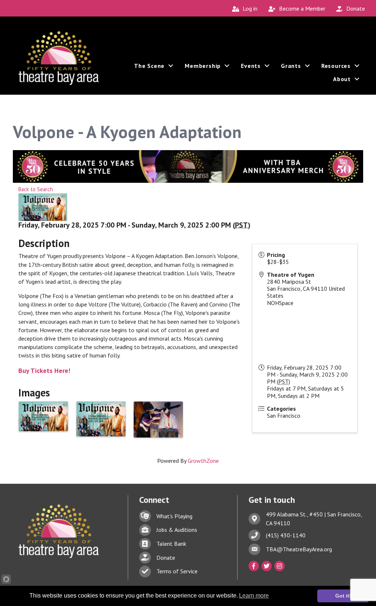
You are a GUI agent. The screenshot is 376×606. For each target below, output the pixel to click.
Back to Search (35, 189)
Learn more (254, 595)
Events (251, 65)
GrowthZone (203, 460)
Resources (336, 65)
